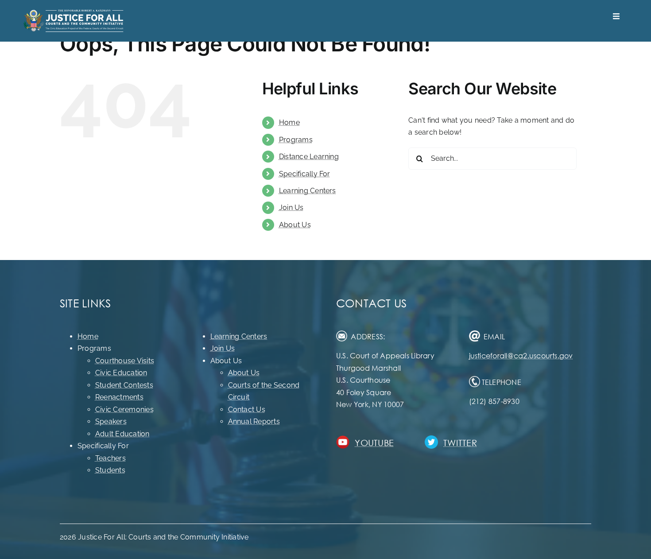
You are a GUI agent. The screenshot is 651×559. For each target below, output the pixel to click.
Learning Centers (307, 190)
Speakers (111, 421)
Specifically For (304, 174)
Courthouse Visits (124, 361)
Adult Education (122, 434)
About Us (295, 225)
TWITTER (460, 443)
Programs (296, 140)
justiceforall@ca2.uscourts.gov (521, 355)
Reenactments (119, 397)
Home (289, 122)
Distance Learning (309, 156)
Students (110, 470)
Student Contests (124, 385)
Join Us (291, 207)
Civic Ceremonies (124, 409)
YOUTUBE (374, 443)
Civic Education (121, 373)
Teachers (110, 458)
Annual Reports (254, 421)
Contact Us (246, 409)
